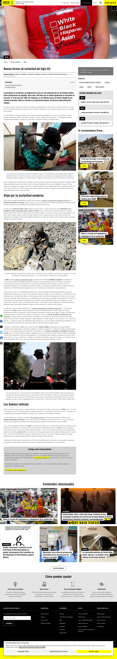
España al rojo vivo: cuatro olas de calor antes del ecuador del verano (96, 102)
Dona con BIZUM (82, 626)
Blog (25, 62)
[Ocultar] (72, 82)
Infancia (81, 87)
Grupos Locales (101, 623)
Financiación (44, 620)
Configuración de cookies (58, 651)
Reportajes (62, 623)
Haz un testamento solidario (85, 620)
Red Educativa (101, 613)
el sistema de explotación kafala (23, 279)
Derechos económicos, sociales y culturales (90, 82)
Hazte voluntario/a (83, 623)
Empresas (107, 82)
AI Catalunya (100, 626)
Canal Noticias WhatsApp (66, 617)
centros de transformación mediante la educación (46, 308)
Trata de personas (100, 87)
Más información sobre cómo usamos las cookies (32, 647)
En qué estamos (15, 62)
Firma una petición (83, 613)
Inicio (5, 62)
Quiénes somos (45, 613)
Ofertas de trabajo (45, 623)
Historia (43, 617)
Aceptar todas (94, 651)
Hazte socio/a (110, 2)
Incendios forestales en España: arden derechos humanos (96, 123)
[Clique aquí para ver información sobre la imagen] (114, 8)
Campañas (62, 626)
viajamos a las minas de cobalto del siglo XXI (55, 200)
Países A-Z (62, 629)
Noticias (62, 613)
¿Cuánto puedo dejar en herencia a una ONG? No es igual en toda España (96, 112)
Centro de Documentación (104, 617)
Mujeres (89, 87)
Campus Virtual (101, 620)
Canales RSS (63, 632)
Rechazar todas (23, 651)
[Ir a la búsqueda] (101, 2)
